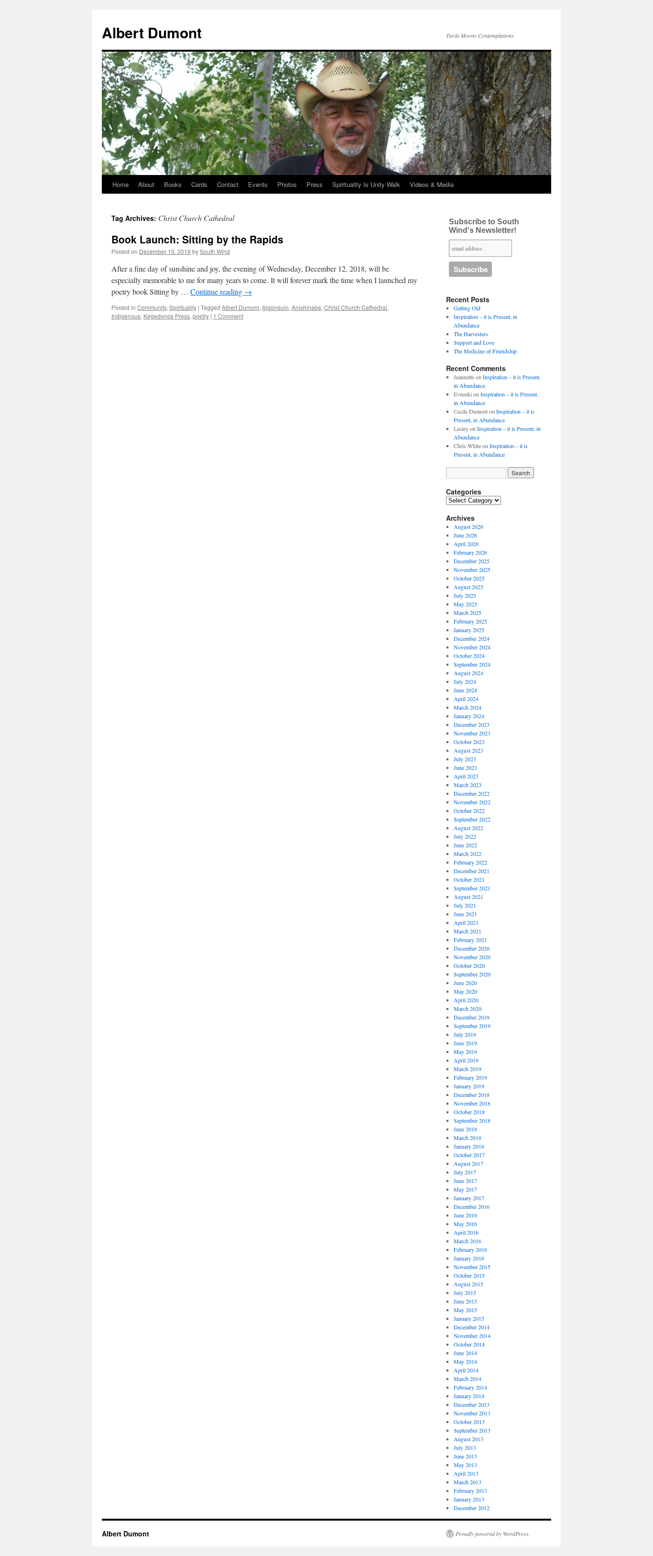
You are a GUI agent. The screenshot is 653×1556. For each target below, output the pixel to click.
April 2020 (466, 1000)
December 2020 (472, 948)
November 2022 (472, 802)
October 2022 (469, 810)
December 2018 (472, 1094)
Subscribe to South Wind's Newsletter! (484, 226)
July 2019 (465, 1034)
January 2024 (469, 716)
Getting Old (467, 308)
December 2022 (472, 793)
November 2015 (472, 1267)
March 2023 (467, 785)
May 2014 (465, 1361)
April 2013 (466, 1473)
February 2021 (470, 939)
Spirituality (182, 307)
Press (314, 184)
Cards (199, 184)
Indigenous (126, 316)
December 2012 (472, 1508)
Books (173, 184)
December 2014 (472, 1327)
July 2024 (465, 681)
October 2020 (469, 965)
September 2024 (472, 664)
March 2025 (467, 612)
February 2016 (470, 1249)
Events (258, 184)
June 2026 (465, 535)
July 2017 (465, 1172)
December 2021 (472, 871)
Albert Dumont (152, 32)
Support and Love (474, 342)
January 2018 (469, 1146)
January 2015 (469, 1318)
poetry (201, 316)
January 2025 (469, 630)
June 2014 (465, 1353)
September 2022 (472, 819)
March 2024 (467, 707)
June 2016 (465, 1215)
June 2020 (465, 982)
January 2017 (469, 1198)
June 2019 (465, 1043)
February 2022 (470, 862)
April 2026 (466, 544)
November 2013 (472, 1413)
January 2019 (469, 1086)
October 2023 (469, 741)
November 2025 (472, 569)
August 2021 (468, 896)
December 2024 (472, 638)
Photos (287, 184)
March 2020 (467, 1008)
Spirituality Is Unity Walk (366, 184)
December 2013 (472, 1404)
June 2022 (465, 845)
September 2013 (472, 1430)
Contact (228, 184)
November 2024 (472, 647)
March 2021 (467, 931)
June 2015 (465, 1301)
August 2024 (468, 673)
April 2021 (466, 922)
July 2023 (465, 759)
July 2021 (465, 905)
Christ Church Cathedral (355, 307)
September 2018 (472, 1120)
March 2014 (467, 1378)
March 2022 (467, 853)
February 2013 (470, 1490)
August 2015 (468, 1284)
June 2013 (465, 1456)
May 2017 (465, 1189)
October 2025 (469, 578)
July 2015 (465, 1292)
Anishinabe (306, 307)
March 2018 (467, 1137)
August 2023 (468, 750)
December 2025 (472, 561)
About (146, 184)
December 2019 (472, 1017)
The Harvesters (471, 334)
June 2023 (465, 767)
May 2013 (465, 1464)
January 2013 (469, 1499)
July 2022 (465, 836)
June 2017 (465, 1180)
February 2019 (470, 1077)
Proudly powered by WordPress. (493, 1533)
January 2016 (469, 1258)
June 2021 (465, 914)
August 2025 (468, 587)
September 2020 (472, 974)
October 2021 (469, 879)
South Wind (215, 251)
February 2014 (470, 1387)
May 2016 (465, 1223)
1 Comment (228, 316)
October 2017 (469, 1155)
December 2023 (472, 724)
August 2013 (468, 1439)
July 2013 (465, 1447)
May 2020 (465, 991)
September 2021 (472, 888)
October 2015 (469, 1275)
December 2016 (472, 1206)
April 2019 (466, 1060)
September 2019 (472, 1026)
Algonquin (275, 307)
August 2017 (468, 1163)
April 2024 (466, 698)
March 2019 (467, 1069)
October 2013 (469, 1421)
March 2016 (467, 1241)
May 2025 (465, 604)
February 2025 (470, 621)
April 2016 (466, 1232)
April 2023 (466, 776)
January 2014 (469, 1396)
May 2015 (465, 1310)
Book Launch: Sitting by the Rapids (197, 239)
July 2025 (465, 595)
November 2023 (472, 733)
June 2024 (465, 690)
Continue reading (221, 291)
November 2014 (472, 1335)
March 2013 (467, 1482)
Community (151, 307)
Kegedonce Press (166, 316)
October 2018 (469, 1112)
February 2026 (470, 552)
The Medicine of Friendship (485, 351)
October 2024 (469, 655)
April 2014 (466, 1370)
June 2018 (465, 1129)
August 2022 (468, 828)
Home (120, 184)
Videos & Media (432, 184)
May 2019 (465, 1051)
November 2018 (472, 1103)
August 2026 (468, 526)
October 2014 (469, 1344)
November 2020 (472, 957)
